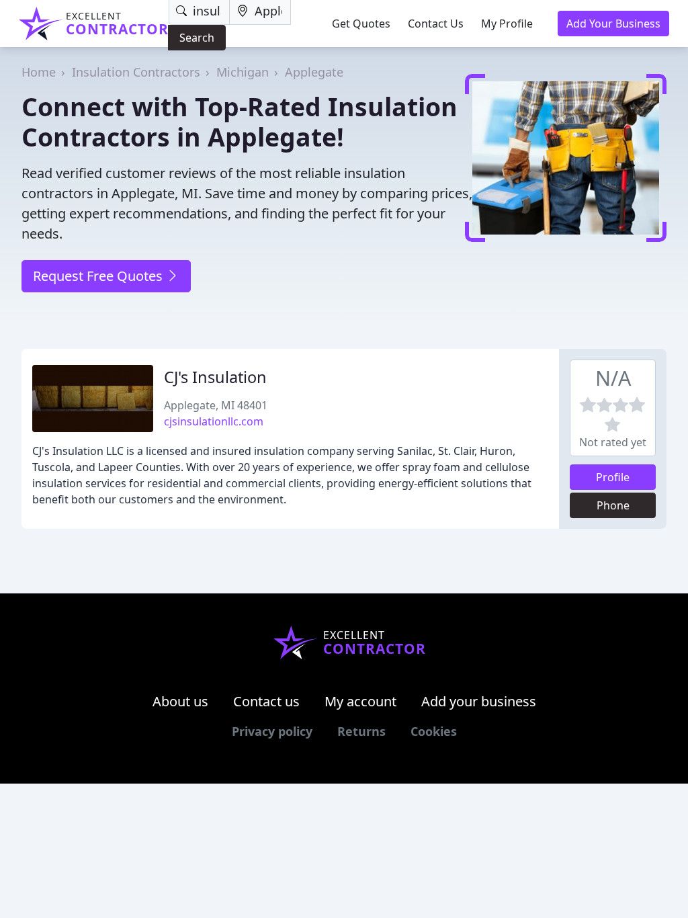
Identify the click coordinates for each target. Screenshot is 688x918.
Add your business (478, 701)
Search (196, 37)
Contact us (266, 701)
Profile (613, 477)
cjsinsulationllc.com (213, 421)
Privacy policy (272, 731)
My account (360, 701)
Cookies (434, 731)
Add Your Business (613, 23)
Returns (361, 731)
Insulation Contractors (136, 72)
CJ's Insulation (215, 377)
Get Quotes (361, 23)
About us (180, 701)
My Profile (507, 23)
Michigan (242, 72)
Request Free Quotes (99, 276)
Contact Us (436, 23)
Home (39, 72)
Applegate (314, 72)
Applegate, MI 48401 (215, 405)
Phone (613, 505)
